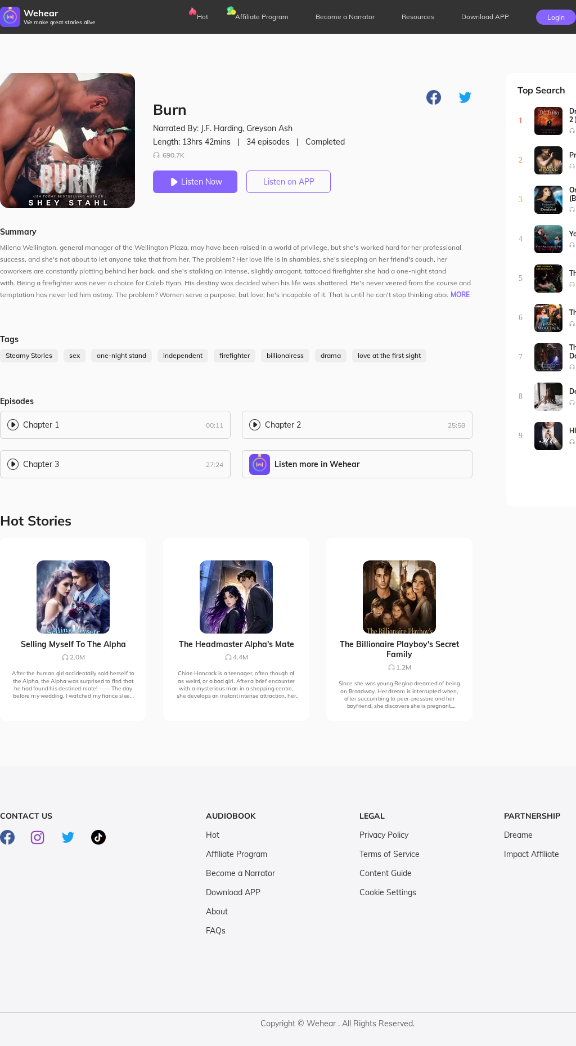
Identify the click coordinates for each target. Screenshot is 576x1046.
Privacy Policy (383, 835)
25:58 (456, 425)
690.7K (173, 155)
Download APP (233, 892)
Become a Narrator (345, 16)
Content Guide (385, 873)
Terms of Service (389, 854)
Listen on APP (288, 182)
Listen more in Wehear (316, 464)
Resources (418, 16)
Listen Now (201, 182)
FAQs (216, 931)
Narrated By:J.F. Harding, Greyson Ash (222, 128)
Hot (202, 16)
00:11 (214, 425)
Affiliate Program (262, 16)
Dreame (518, 835)
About (217, 911)
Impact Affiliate (531, 854)
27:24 (214, 464)
